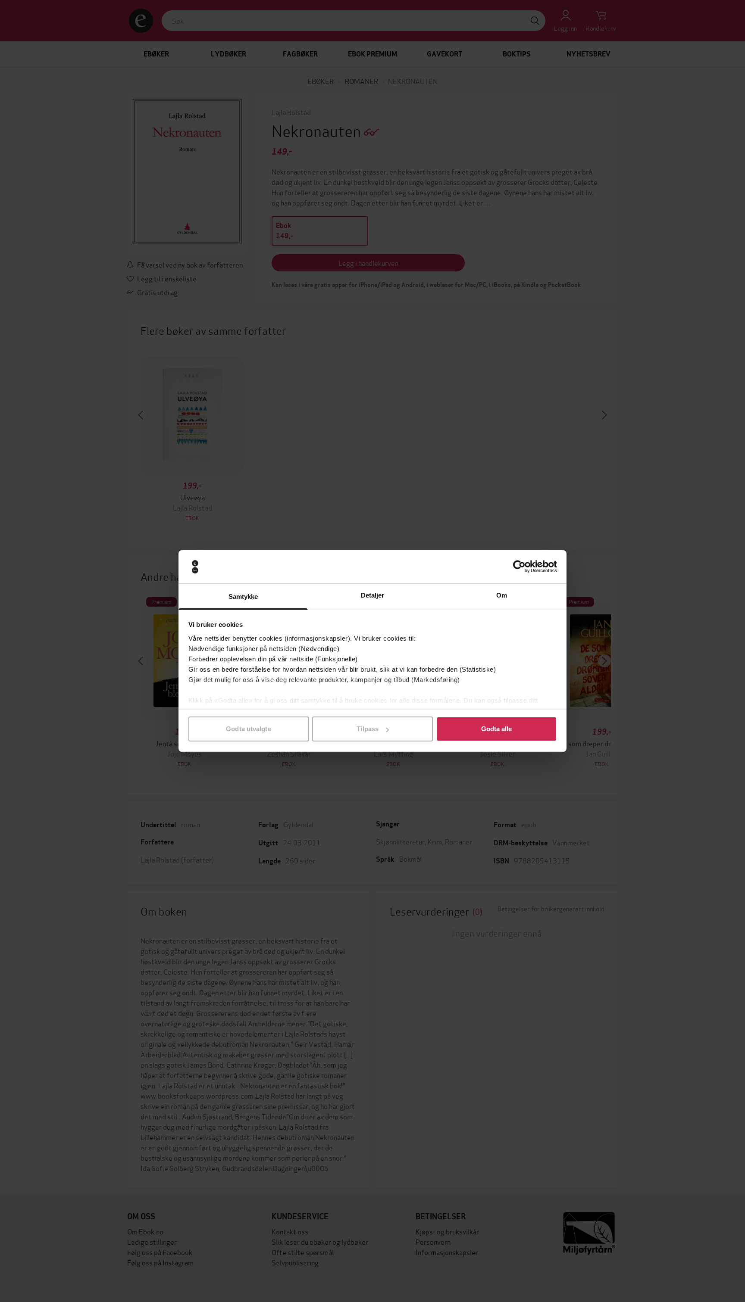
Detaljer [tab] (373, 595)
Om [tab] (501, 595)
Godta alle (496, 728)
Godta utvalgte (248, 728)
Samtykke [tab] (243, 596)
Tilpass (368, 728)
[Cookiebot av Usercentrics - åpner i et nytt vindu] (519, 567)
